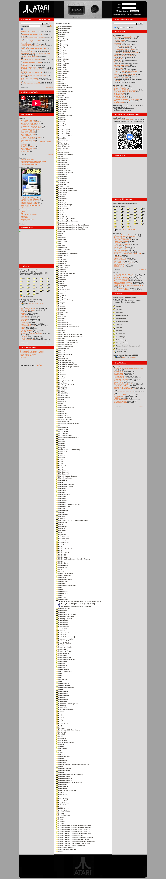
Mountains (61, 697)
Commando (24, 316)
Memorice (61, 318)
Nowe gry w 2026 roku (28, 120)
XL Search (24, 221)
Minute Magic (62, 526)
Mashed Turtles (63, 152)
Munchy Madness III (65, 778)
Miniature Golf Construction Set (69, 504)
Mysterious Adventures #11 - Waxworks (71, 845)
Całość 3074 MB (27, 296)
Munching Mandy (64, 770)
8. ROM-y (118, 327)
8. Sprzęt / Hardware (120, 98)
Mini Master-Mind (64, 494)
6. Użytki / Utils (119, 94)
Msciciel (61, 744)
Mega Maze (62, 298)
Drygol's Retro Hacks (27, 219)
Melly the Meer (63, 312)
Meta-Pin (61, 356)
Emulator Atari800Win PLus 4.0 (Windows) (34, 161)
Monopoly (61, 612)
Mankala (61, 113)
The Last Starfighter (27, 330)
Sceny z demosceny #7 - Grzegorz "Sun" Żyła (35, 53)
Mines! (60, 482)
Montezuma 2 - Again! (65, 639)
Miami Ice (61, 379)
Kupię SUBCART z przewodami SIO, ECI (127, 71)
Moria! (60, 675)
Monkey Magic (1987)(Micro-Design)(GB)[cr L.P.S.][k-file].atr (80, 601)
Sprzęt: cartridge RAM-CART (123, 283)
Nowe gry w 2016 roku (28, 139)
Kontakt (22, 224)
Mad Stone (61, 34)
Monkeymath (62, 610)
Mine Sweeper (63, 470)
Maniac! (61, 101)
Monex (60, 589)
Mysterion (61, 823)
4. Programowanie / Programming (124, 91)
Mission (61, 551)
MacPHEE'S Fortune (65, 26)
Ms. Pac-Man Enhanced (66, 742)
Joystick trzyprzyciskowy (122, 387)
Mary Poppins (63, 148)
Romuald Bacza (119, 249)
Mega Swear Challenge (66, 300)
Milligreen (61, 448)
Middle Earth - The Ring (66, 407)
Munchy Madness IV (65, 780)
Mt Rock (61, 746)
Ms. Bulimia (62, 738)
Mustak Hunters (63, 803)
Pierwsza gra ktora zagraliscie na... (125, 37)
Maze (60, 257)
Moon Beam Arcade (65, 647)
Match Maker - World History (67, 190)
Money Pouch (63, 593)
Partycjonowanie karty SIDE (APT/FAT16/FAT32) (36, 142)
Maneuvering (62, 99)
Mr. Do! (60, 722)
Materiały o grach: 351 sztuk (30, 203)
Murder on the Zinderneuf (67, 791)
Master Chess (62, 160)
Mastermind (62, 180)
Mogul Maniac (63, 577)
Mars (59, 142)
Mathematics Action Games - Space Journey (73, 227)
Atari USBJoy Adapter (121, 277)
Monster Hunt (63, 623)
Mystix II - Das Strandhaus (67, 849)
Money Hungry (63, 591)
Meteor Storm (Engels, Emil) (67, 364)
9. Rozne (118, 330)
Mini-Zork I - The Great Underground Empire (73, 520)
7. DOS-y (118, 324)
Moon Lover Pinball (64, 651)
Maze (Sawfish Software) (66, 273)
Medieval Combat (64, 290)
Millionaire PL (62, 452)
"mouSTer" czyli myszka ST (123, 276)
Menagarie (61, 330)
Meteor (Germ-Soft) (64, 360)
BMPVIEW (24, 145)
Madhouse (61, 37)
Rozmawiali (117, 233)
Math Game (62, 211)
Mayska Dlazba (63, 255)
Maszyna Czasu (63, 186)
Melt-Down (62, 316)
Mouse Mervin (63, 699)
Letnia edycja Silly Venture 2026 (31, 41)
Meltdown (61, 314)
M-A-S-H (61, 150)
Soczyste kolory (119, 396)
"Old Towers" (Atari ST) (28, 308)
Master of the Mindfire (65, 172)
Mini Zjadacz (62, 500)
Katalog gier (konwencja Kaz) (29, 270)
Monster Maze (63, 624)
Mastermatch (62, 178)
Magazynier (62, 41)
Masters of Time (63, 182)
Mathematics (62, 223)
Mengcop (61, 332)
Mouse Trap (62, 705)
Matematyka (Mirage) (65, 205)
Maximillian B (62, 247)
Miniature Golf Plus (64, 506)
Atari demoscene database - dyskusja (32, 352)
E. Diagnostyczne (121, 343)
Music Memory (63, 799)
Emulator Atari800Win (27, 159)
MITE (60, 569)
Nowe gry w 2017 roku (28, 134)
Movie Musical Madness (66, 709)
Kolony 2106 (25, 322)
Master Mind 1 (63, 168)
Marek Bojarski (119, 264)
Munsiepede (62, 784)
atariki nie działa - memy (121, 65)
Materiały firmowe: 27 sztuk (29, 202)
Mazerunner (62, 279)
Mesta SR (61, 352)
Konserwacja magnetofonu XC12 (31, 129)
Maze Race (61, 269)
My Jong (61, 813)
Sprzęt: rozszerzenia (120, 280)
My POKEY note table (121, 77)
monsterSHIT (62, 629)
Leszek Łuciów (119, 252)
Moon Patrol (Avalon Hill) (66, 659)
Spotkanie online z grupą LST (30, 80)
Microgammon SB (64, 397)
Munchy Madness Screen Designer (70, 782)
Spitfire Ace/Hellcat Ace (28, 325)
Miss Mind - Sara (63, 539)
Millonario (61, 458)
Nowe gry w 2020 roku (28, 131)
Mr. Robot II (62, 732)
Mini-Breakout (63, 510)
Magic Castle (62, 53)
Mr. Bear (61, 716)
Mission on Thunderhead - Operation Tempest (74, 559)
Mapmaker (61, 118)
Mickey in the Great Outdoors (68, 381)
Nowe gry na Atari (119, 40)
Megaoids (61, 310)
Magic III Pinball (63, 59)
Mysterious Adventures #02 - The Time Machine (74, 827)
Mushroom (62, 797)
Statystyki (23, 357)
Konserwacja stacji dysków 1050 (31, 128)
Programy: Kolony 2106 (121, 279)
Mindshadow (62, 464)
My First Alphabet (64, 811)
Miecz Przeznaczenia (65, 419)
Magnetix (61, 79)
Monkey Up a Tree (64, 608)
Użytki (124, 28)
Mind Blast (61, 460)
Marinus (61, 128)
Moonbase (61, 663)
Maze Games (62, 261)
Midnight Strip (63, 413)
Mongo (60, 595)
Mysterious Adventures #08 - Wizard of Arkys (73, 839)
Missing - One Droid (65, 549)
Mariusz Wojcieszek (120, 247)
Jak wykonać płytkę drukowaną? (124, 392)
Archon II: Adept (26, 324)
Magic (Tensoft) (63, 71)
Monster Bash (63, 620)
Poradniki (22, 118)
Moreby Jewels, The (65, 671)
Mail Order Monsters (65, 87)
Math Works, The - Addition (67, 219)
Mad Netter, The (63, 32)
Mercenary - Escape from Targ (68, 340)
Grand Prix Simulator (27, 339)
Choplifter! (24, 313)
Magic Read (62, 67)
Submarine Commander (28, 310)
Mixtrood (61, 571)
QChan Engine (25, 151)
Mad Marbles (62, 30)
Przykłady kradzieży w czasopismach (126, 52)
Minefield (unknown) (65, 478)
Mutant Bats (62, 805)
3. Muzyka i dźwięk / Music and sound (126, 90)
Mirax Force (62, 530)
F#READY (117, 242)
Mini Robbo (62, 496)
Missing (61, 547)
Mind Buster (62, 462)
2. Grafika (118, 309)
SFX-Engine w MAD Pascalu (30, 121)
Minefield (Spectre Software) (68, 476)
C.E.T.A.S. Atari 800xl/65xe (122, 46)
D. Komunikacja (121, 340)
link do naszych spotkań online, (124, 119)
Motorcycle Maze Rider (66, 687)
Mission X (61, 561)
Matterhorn (62, 239)
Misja (60, 532)
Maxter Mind (62, 251)
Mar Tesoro (62, 119)
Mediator (61, 288)
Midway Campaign (64, 417)
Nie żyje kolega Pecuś (28, 52)
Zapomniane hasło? (119, 14)
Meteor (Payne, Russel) (66, 362)
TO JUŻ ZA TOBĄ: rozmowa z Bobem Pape (128, 253)
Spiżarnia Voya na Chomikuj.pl (30, 205)
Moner (60, 587)
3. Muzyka (119, 312)
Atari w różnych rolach (121, 399)
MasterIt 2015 (62, 176)
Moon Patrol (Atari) (64, 657)
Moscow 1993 (62, 679)
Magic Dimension (64, 55)
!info (131, 214)
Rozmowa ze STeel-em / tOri (30, 31)
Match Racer (62, 192)
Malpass (61, 95)
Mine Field (61, 468)
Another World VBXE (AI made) (124, 55)
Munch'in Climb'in (64, 768)
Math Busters (62, 207)
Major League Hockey (65, 91)
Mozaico (61, 712)
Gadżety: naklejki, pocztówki (123, 282)
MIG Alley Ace (63, 427)
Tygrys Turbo (118, 382)
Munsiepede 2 (63, 786)
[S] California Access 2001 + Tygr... (125, 49)
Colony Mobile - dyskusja (28, 354)
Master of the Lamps (65, 170)
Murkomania (62, 795)
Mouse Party (62, 701)
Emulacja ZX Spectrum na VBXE (31, 137)
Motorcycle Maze (64, 685)
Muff (59, 750)
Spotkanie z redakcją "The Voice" (31, 62)
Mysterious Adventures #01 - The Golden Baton (74, 825)
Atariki (23, 211)
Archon (23, 328)
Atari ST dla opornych (27, 146)
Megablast (61, 302)
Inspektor (24, 338)
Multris (60, 766)
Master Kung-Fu (63, 164)
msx (137, 217)
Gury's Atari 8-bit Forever (29, 214)
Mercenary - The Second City (68, 342)
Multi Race (61, 758)
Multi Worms (62, 760)
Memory (61, 320)
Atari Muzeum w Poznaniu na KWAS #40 (33, 48)
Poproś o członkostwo (134, 14)
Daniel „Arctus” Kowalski (122, 244)
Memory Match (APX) (65, 324)
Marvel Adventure (64, 146)
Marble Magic (62, 124)
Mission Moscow (64, 557)
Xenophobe (24, 319)
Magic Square (62, 69)
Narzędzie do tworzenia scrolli (30, 123)
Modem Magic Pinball (65, 573)
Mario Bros (24, 318)
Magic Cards (62, 51)
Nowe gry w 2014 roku (28, 148)
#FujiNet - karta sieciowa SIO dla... (125, 74)
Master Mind (62, 166)
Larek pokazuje (25, 135)
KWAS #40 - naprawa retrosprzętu (31, 72)
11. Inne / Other (119, 102)
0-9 (23, 278)
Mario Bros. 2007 (64, 134)
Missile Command (64, 543)
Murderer (61, 793)
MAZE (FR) (62, 259)
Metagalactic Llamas (65, 354)
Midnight (61, 411)
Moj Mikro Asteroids (65, 579)
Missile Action (63, 541)
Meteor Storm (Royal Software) (68, 367)
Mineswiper (62, 488)
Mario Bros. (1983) (64, 130)
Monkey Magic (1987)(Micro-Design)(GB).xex (75, 606)
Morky (60, 677)
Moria (60, 673)
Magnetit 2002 (63, 77)
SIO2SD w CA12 (119, 376)
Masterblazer (62, 174)
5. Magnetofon (120, 318)
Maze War (61, 277)
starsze (50, 154)
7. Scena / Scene (119, 96)
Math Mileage (62, 213)
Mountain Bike (63, 691)
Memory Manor (63, 322)
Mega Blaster (62, 296)
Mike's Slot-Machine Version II (68, 437)
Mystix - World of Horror (66, 847)
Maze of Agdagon (64, 265)
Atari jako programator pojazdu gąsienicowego (128, 368)
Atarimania (24, 216)
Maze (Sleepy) (63, 275)
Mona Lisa (61, 583)
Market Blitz (62, 138)
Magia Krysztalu (63, 47)
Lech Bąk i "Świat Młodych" (122, 239)
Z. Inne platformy (121, 349)
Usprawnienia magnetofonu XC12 (31, 126)
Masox (60, 156)
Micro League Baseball (66, 385)
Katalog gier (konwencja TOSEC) (30, 300)
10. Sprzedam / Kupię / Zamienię (124, 101)
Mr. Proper (61, 728)
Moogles (61, 645)
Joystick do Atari (119, 381)
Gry (118, 28)
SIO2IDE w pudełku (120, 401)
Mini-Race (61, 516)
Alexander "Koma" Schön (122, 260)
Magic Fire (61, 57)
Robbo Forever (25, 321)
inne (37, 293)
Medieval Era (62, 292)
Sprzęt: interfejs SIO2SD (122, 290)
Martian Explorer (63, 144)
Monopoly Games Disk (66, 616)
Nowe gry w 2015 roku (28, 140)
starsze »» (49, 88)
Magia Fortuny (63, 45)
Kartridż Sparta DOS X (28, 125)
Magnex (61, 81)
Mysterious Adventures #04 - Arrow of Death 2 (74, 831)
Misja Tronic (62, 535)
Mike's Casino (63, 431)
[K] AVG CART (118, 59)
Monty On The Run (64, 643)
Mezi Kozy (61, 377)
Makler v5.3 (62, 93)
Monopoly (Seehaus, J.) (66, 618)
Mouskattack (62, 708)
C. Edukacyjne (120, 337)
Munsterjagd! (62, 788)
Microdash (61, 391)
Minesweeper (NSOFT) (66, 486)
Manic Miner (62, 111)
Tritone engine (25, 149)
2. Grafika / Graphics (120, 88)
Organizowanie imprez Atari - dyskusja (32, 351)
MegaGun (61, 304)
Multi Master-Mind (64, 756)
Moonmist (61, 667)
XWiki (22, 213)
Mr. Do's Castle (63, 724)
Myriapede (61, 819)
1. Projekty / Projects (120, 87)
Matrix (60, 235)
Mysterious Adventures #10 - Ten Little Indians (74, 843)
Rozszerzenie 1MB (120, 385)
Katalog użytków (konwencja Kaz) (124, 297)
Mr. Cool (61, 718)
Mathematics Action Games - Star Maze (71, 229)
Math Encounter (63, 209)
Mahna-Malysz (63, 85)
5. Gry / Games (119, 93)
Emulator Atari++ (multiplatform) (30, 162)
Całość (26, 303)
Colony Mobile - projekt (27, 355)
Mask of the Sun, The (65, 154)
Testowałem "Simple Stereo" (123, 384)
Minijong (61, 512)
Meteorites (61, 368)
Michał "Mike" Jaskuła (121, 241)
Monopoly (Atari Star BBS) (67, 614)
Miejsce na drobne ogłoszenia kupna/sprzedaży (129, 285)
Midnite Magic (63, 415)
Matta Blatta (62, 237)
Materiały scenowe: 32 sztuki (30, 199)
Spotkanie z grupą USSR (28, 67)
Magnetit (61, 75)
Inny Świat (24, 336)
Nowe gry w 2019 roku (28, 132)
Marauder (61, 122)
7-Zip (36, 303)
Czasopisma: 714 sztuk (28, 197)
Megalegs (61, 306)
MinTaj (60, 524)
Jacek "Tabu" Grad (120, 258)
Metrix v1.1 (61, 373)
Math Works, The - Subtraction (68, 221)
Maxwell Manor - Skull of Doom (68, 253)
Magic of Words (63, 63)
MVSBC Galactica (64, 809)
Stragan (115, 273)
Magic (60, 49)
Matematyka (62, 203)
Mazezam (61, 281)
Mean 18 (61, 283)
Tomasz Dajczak (119, 238)
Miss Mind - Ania (64, 537)
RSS (48, 26)
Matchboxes (62, 198)
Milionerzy (61, 441)
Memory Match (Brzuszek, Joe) (68, 326)
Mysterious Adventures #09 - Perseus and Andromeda (76, 841)
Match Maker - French (65, 188)
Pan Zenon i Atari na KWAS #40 (30, 59)
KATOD (116, 246)
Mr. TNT (60, 736)
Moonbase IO (62, 665)
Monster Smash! (63, 627)
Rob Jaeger (118, 256)
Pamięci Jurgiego (26, 44)
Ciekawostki (118, 43)
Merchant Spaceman (65, 344)
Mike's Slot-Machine (65, 435)
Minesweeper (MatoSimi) (66, 484)
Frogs (23, 311)
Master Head (62, 162)
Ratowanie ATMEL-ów (121, 378)
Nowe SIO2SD (118, 374)
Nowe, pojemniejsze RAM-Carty (124, 274)
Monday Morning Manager (67, 585)
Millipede (61, 453)
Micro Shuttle (62, 389)
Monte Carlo (62, 635)
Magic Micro (62, 61)
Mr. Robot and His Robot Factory (69, 730)
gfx (144, 211)
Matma (60, 233)
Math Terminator (63, 215)
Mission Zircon (63, 563)
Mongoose (61, 597)
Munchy (61, 772)
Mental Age (62, 338)
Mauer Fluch (62, 241)
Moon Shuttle (62, 661)
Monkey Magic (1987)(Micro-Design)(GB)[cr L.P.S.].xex (78, 604)
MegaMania (62, 308)
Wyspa (23, 327)
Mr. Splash (61, 734)
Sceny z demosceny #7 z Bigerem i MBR (34, 75)
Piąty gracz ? (118, 80)
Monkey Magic (63, 599)
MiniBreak (61, 508)
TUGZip (41, 303)
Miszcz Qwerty (63, 567)
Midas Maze (62, 405)
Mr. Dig (60, 720)
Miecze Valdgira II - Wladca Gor (68, 423)
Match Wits (62, 194)
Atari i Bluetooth (119, 371)
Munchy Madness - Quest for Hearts (70, 774)
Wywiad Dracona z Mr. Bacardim (124, 236)
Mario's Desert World (65, 136)
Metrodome (62, 375)
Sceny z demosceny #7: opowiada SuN (33, 45)
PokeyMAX (117, 62)
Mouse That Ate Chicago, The (68, 704)
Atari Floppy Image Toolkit (29, 78)
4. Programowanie (121, 315)
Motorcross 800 (63, 683)
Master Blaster (63, 158)
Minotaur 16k (62, 522)
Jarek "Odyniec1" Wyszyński (123, 263)
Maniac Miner (62, 103)
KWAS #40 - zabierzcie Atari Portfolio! (32, 69)
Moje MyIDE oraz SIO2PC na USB (125, 388)
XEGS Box (117, 398)
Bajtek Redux (25, 207)
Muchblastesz (63, 748)
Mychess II (61, 817)
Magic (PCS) (62, 65)
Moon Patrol (62, 655)
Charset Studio (118, 68)
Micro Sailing (62, 387)
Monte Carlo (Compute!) (66, 637)
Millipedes (61, 456)
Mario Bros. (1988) (64, 132)
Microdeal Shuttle (64, 393)
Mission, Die (62, 555)
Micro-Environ (63, 395)
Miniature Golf (63, 502)
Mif (59, 425)
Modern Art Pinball (64, 575)
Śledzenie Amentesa (120, 250)
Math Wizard (62, 217)
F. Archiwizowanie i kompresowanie (127, 346)
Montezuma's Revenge (66, 641)
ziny (130, 227)
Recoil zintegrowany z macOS (30, 83)
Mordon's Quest (63, 669)
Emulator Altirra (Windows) (29, 164)
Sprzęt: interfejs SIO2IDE (122, 288)
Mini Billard (62, 490)
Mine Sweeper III (63, 474)
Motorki (60, 689)
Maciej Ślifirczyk (119, 261)
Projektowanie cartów (121, 379)
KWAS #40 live (25, 66)
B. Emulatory (120, 334)
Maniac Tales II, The (64, 107)
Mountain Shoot (63, 695)
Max (59, 243)
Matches (61, 200)
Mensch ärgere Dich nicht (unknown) (71, 336)
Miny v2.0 (61, 528)
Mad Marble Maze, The (65, 28)
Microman (61, 399)
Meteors (61, 371)
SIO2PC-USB (118, 373)
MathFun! (61, 231)
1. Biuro (118, 306)
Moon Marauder (63, 653)
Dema (131, 28)
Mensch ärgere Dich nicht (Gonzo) (70, 334)
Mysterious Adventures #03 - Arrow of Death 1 (74, 829)
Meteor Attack (63, 358)
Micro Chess (62, 383)
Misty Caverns (63, 565)
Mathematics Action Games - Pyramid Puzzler (73, 225)
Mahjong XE (62, 83)
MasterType (62, 184)
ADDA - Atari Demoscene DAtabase (125, 203)
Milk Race (61, 445)
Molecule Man (63, 581)
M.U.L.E (60, 752)
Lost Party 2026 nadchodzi (29, 56)
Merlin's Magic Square (65, 346)
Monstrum (61, 631)
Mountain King (63, 693)
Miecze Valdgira (63, 421)
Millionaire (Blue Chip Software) (69, 449)
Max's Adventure (64, 249)
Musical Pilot (62, 801)
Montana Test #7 (63, 633)
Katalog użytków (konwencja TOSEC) (126, 355)
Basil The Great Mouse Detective (31, 333)
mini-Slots (61, 518)
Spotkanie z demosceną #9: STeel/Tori (33, 38)
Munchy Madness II (64, 776)
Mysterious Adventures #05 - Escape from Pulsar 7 (75, 833)
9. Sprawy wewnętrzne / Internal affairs (126, 99)
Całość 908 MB (121, 351)
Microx (60, 403)
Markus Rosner (63, 140)
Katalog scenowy (119, 206)
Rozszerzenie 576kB (120, 395)
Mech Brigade (63, 286)
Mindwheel (62, 466)
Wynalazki (116, 367)
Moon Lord (62, 649)
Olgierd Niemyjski (119, 266)
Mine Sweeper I (63, 472)
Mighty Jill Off (63, 429)
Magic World (62, 73)
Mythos (60, 851)
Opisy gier (22, 307)
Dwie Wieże (24, 332)
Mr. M (60, 726)
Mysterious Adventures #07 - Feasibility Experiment (75, 837)
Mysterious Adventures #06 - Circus (70, 835)
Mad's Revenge (63, 39)
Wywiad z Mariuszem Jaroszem (124, 235)
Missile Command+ (64, 545)
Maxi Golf (61, 245)
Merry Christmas (63, 348)
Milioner (61, 439)
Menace (60, 328)
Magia (60, 43)
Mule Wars (61, 754)
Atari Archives (25, 217)
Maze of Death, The (64, 267)
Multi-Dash (62, 762)
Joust (22, 314)
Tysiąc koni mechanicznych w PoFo (32, 34)
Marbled (61, 126)
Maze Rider (62, 271)
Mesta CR (61, 350)
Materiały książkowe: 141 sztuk (31, 200)
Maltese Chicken (63, 97)
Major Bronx (62, 89)
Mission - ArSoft (63, 553)
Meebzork (61, 294)
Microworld (62, 401)
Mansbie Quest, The (65, 115)
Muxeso (61, 807)
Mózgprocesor (63, 714)
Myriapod (61, 821)
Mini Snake (62, 498)
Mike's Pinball (63, 433)
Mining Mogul (63, 514)
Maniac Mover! (63, 105)
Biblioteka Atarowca (26, 167)
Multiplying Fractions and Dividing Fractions (73, 764)
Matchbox (61, 196)
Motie (60, 681)
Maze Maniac (62, 263)
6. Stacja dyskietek (121, 321)
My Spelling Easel (64, 815)
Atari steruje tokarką (120, 402)
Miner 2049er (62, 480)
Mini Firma (61, 492)
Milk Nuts (61, 443)
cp (144, 208)
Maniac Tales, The (64, 109)
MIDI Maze (61, 409)
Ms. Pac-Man (62, 740)
